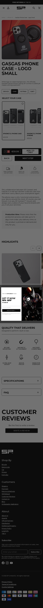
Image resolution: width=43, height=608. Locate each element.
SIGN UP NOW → (11, 310)
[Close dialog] (41, 289)
